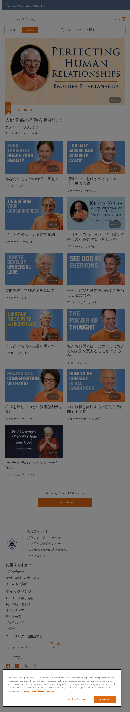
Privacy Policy (30, 691)
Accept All (105, 699)
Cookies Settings (76, 699)
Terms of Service (46, 691)
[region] (62, 688)
